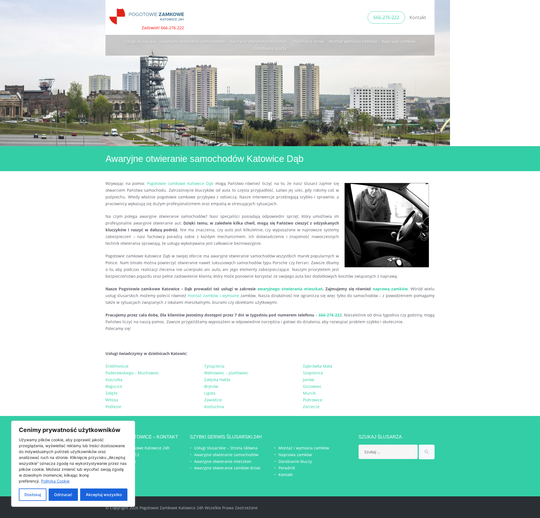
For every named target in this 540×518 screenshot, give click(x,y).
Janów (308, 379)
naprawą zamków (390, 288)
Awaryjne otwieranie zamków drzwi (227, 468)
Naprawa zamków (399, 41)
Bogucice (113, 386)
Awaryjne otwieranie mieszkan (222, 461)
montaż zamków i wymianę (213, 295)
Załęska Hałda (217, 379)
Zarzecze (311, 406)
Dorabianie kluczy (270, 48)
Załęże (111, 393)
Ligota (209, 393)
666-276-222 (386, 17)
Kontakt (418, 17)
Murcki (309, 393)
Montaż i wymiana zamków (303, 448)
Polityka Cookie (55, 481)
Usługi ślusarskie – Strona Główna (226, 448)
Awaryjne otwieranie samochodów (193, 41)
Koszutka (113, 379)
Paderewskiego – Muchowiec (132, 373)
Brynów (211, 386)
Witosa (111, 399)
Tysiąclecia (214, 366)
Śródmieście (117, 366)
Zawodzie (213, 399)
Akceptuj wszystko (104, 494)
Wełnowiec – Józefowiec (226, 373)
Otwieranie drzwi (308, 41)
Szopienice (313, 373)
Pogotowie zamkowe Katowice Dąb (180, 183)
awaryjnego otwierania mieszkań (290, 288)
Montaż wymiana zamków (353, 41)
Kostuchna (214, 406)
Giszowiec (312, 386)
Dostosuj (32, 494)
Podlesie (113, 406)
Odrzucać (63, 494)
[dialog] (73, 464)
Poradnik (286, 468)
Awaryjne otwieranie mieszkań (258, 41)
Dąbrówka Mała (317, 366)
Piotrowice (312, 399)
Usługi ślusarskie (140, 41)
